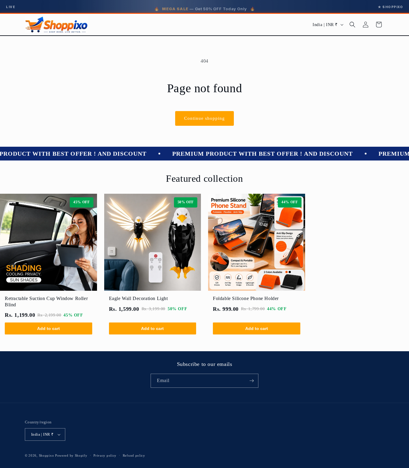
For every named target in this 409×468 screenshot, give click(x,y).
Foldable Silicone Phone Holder (246, 298)
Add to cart (48, 328)
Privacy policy (104, 455)
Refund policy (134, 455)
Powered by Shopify (71, 455)
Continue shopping (204, 118)
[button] (352, 24)
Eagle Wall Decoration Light (138, 298)
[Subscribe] (251, 381)
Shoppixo (46, 455)
